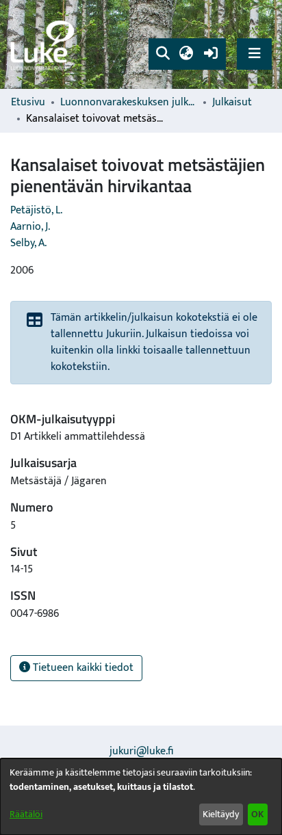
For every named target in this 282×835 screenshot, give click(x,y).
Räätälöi (26, 814)
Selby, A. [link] (28, 243)
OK (257, 814)
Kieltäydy (221, 814)
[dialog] (141, 796)
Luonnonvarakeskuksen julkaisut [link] (128, 102)
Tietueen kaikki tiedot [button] (81, 668)
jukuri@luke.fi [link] (141, 751)
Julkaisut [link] (232, 102)
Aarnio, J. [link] (30, 226)
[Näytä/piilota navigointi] (254, 53)
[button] (162, 54)
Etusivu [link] (28, 102)
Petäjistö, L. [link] (36, 210)
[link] (44, 45)
